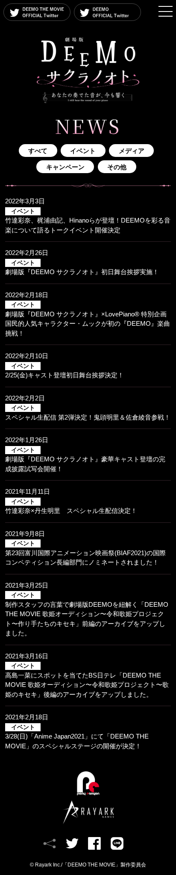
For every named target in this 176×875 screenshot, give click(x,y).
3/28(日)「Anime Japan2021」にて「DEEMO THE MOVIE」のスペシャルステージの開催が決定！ (77, 737)
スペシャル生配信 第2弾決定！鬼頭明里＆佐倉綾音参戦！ (87, 413)
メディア (131, 150)
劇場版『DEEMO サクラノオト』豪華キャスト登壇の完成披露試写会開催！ (85, 459)
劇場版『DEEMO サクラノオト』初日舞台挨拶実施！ (82, 268)
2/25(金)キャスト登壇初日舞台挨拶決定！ (64, 371)
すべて (37, 150)
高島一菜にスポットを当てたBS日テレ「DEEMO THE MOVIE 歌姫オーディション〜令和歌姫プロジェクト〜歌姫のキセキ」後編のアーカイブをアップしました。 (87, 680)
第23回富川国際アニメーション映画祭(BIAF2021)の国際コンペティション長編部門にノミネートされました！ (85, 553)
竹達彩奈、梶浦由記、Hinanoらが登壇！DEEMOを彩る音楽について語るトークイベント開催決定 (87, 221)
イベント (83, 150)
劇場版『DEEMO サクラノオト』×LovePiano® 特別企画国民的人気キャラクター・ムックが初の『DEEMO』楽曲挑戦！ (87, 319)
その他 (116, 167)
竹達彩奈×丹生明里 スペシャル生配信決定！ (71, 506)
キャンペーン (65, 167)
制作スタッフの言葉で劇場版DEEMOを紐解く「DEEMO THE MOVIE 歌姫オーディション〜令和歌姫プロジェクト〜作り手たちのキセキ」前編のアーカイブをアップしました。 (86, 614)
